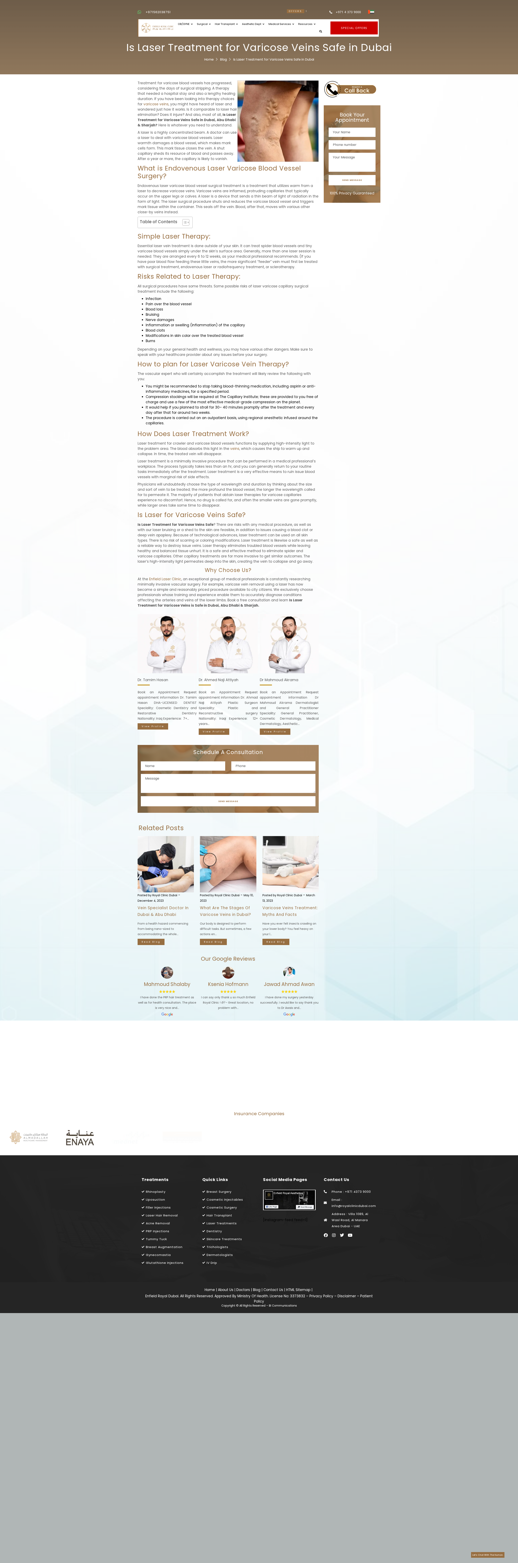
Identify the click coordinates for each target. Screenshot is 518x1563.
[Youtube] (350, 1235)
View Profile (153, 731)
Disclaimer (347, 1296)
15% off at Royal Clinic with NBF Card (264, 11)
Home (209, 59)
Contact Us (273, 1289)
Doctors (243, 1289)
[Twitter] (342, 1235)
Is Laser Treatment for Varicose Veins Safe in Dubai (273, 59)
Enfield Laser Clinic (165, 579)
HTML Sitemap (297, 1289)
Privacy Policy (321, 1296)
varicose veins (156, 104)
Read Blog (151, 941)
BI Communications (283, 1306)
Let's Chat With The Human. (487, 1555)
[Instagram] (334, 1235)
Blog (223, 59)
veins (234, 448)
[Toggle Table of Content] (183, 222)
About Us (226, 1289)
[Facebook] (326, 1235)
